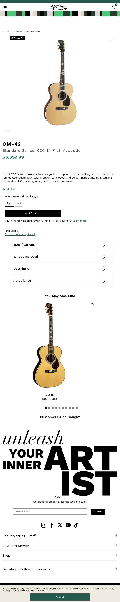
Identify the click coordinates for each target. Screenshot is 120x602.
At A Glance (22, 280)
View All (18, 37)
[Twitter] (60, 525)
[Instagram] (43, 525)
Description (22, 268)
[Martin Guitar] (59, 7)
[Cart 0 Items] (113, 8)
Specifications (24, 244)
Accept (60, 596)
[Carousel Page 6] (63, 407)
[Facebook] (51, 525)
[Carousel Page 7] (66, 407)
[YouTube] (68, 525)
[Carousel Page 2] (49, 407)
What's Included (25, 256)
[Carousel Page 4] (56, 407)
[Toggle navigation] (5, 7)
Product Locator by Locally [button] (20, 234)
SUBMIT (98, 511)
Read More (9, 189)
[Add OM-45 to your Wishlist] (92, 304)
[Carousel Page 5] (59, 407)
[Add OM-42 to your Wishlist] (111, 39)
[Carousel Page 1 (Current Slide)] (46, 407)
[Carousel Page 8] (70, 407)
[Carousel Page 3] (53, 407)
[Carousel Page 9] (73, 407)
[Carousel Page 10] (77, 407)
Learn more (80, 220)
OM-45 (49, 394)
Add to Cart (33, 213)
